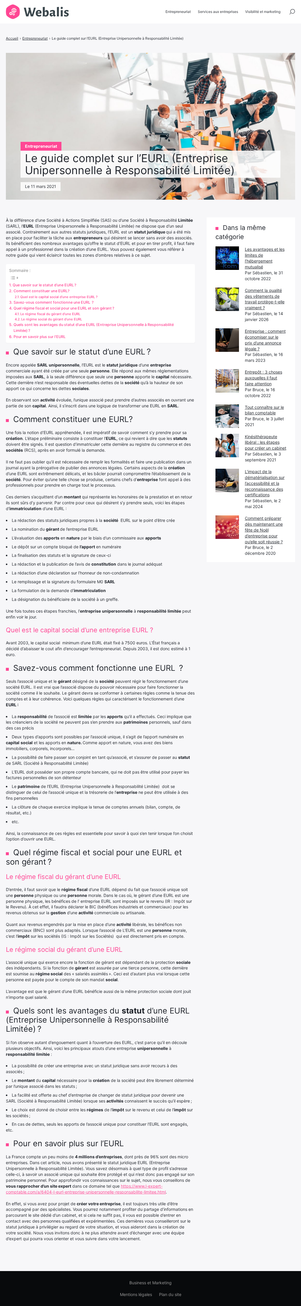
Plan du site (170, 1294)
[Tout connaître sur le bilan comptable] (227, 416)
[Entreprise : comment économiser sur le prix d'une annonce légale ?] (227, 340)
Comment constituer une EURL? (42, 291)
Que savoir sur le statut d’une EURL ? (44, 285)
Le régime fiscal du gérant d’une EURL (50, 314)
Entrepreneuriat (178, 11)
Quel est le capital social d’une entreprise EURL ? (59, 297)
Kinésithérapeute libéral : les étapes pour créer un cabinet (265, 442)
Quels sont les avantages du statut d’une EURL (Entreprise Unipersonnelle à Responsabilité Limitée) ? (94, 327)
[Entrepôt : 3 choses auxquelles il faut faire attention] (227, 381)
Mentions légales (136, 1294)
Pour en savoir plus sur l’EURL (40, 337)
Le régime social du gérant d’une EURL (51, 319)
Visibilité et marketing (262, 11)
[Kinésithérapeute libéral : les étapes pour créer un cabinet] (227, 445)
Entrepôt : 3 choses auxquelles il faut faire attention (263, 377)
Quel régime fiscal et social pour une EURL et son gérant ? (64, 308)
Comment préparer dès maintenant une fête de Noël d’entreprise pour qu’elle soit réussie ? (264, 530)
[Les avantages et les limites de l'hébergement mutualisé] (227, 258)
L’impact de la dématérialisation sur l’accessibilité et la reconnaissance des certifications (265, 483)
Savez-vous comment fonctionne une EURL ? (54, 302)
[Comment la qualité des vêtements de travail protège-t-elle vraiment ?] (227, 299)
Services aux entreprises (218, 11)
